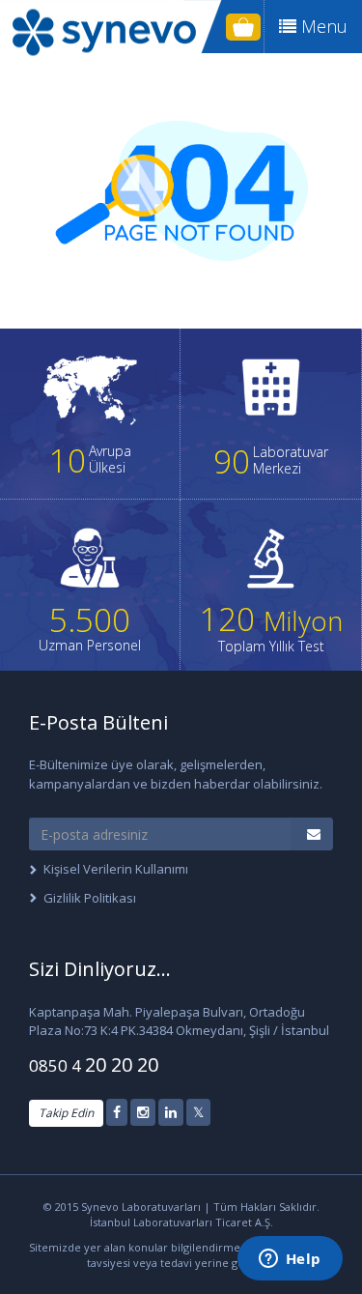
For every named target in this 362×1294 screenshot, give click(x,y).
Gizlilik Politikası (89, 897)
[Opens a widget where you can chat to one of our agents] (290, 1260)
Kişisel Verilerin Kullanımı (115, 868)
